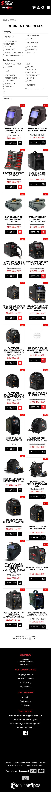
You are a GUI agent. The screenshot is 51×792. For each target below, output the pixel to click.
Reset (26, 92)
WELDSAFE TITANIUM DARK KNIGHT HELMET (37, 129)
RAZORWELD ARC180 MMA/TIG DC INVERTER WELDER (37, 350)
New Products (26, 664)
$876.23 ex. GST (14, 400)
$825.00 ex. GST (14, 268)
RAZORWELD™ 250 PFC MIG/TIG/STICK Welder (13, 480)
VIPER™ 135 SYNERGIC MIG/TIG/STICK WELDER (14, 263)
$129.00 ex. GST (14, 182)
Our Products (25, 701)
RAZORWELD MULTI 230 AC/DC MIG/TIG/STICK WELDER (37, 308)
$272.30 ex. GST (37, 135)
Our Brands (25, 705)
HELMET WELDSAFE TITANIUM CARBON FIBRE (14, 130)
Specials (25, 659)
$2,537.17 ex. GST (37, 313)
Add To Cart (20, 187)
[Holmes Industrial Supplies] (7, 2)
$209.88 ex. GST (14, 224)
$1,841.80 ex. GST (37, 533)
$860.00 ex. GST (14, 403)
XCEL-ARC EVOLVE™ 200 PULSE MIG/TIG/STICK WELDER (14, 308)
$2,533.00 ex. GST (13, 529)
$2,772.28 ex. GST (37, 489)
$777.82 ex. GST (14, 355)
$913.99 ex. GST (37, 268)
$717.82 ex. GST (14, 358)
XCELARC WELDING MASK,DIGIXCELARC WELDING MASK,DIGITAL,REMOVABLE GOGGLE (15, 568)
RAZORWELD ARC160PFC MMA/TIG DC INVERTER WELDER (14, 350)
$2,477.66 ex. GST (13, 485)
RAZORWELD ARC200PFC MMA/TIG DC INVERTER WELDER (14, 395)
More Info (11, 143)
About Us (26, 697)
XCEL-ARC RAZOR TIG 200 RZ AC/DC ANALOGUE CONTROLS (13, 615)
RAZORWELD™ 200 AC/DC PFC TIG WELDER (14, 521)
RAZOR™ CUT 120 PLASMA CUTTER (37, 174)
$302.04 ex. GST (14, 575)
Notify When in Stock (20, 143)
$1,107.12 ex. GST (37, 619)
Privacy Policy (25, 682)
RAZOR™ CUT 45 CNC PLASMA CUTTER (37, 394)
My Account (25, 686)
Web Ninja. (39, 765)
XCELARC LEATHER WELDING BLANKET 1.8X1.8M (13, 219)
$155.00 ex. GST (37, 227)
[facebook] (25, 734)
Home (5, 20)
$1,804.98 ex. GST (37, 574)
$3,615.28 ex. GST (13, 313)
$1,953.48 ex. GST (37, 402)
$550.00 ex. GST (14, 271)
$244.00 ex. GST (37, 224)
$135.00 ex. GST (14, 227)
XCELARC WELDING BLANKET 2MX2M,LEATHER (37, 219)
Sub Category (9, 60)
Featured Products (25, 662)
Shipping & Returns (25, 674)
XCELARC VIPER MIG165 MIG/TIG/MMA (37, 263)
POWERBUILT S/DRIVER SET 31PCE (13, 174)
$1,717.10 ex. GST (37, 444)
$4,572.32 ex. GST (37, 179)
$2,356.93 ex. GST (13, 620)
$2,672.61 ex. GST (37, 492)
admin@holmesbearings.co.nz (28, 723)
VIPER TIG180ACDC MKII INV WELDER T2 (37, 569)
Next (36, 639)
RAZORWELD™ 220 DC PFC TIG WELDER (37, 527)
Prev (15, 639)
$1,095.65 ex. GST (37, 622)
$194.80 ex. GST (14, 179)
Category (7, 32)
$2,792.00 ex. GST (13, 526)
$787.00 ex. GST (37, 271)
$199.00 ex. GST (14, 138)
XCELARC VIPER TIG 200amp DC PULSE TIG (37, 614)
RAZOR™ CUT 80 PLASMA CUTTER (14, 439)
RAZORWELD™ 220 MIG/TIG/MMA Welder (37, 439)
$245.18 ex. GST (14, 136)
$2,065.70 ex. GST (37, 399)
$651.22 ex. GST (37, 355)
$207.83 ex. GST (14, 578)
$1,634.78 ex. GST (37, 447)
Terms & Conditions (25, 678)
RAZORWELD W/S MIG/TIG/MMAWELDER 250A (37, 484)
